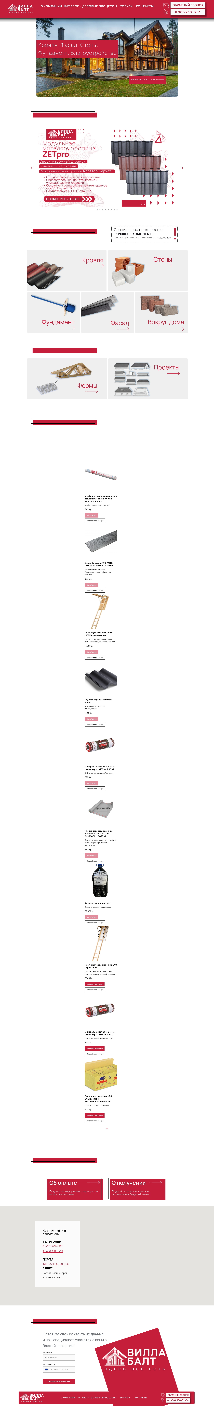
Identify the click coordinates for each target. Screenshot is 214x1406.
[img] (21, 9)
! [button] (175, 234)
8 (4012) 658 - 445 (53, 1250)
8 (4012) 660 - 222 (53, 1246)
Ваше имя (47, 1352)
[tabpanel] (107, 790)
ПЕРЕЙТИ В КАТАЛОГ (144, 79)
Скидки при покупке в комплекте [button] (134, 237)
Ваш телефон (49, 1364)
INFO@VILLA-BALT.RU (56, 1264)
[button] (188, 5)
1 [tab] (107, 1129)
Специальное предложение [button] (139, 229)
